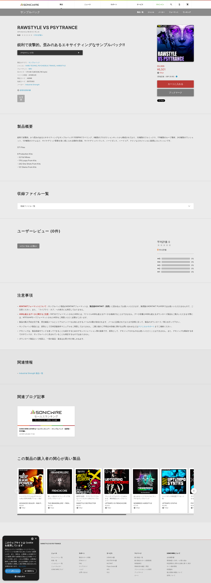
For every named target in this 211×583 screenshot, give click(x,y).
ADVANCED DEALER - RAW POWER (32, 503)
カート (136, 575)
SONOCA (110, 557)
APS (108, 569)
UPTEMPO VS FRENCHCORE (116, 503)
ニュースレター (56, 566)
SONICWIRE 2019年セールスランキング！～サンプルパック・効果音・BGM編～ (45, 430)
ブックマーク (175, 92)
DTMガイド (82, 560)
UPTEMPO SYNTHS (169, 503)
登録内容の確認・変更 (141, 566)
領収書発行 (138, 563)
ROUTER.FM (111, 560)
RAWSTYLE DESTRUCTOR (86, 503)
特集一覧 (54, 560)
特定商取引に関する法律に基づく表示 (179, 563)
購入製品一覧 (138, 557)
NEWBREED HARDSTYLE (143, 503)
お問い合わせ (83, 572)
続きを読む (22, 566)
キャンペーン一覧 (57, 557)
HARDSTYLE (61, 66)
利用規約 (169, 569)
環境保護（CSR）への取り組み (177, 560)
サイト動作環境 (172, 566)
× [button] (36, 538)
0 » (38, 35)
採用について (171, 575)
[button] (194, 491)
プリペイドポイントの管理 (142, 569)
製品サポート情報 (84, 557)
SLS (108, 572)
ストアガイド (83, 566)
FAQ (80, 563)
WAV (30, 69)
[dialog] (20, 558)
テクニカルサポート (146, 326)
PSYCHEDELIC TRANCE (46, 66)
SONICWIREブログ (57, 569)
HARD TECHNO (31, 66)
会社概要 (169, 557)
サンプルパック (34, 62)
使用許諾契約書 (24, 90)
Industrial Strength (32, 85)
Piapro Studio (111, 566)
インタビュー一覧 (57, 563)
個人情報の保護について (174, 572)
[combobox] (32, 539)
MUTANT (110, 563)
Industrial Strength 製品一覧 (31, 373)
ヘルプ (81, 569)
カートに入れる (175, 84)
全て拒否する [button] (29, 571)
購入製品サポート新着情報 (142, 560)
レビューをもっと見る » (28, 246)
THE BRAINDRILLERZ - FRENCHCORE (62, 503)
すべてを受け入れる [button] (13, 571)
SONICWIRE (29, 4)
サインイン (160, 4)
